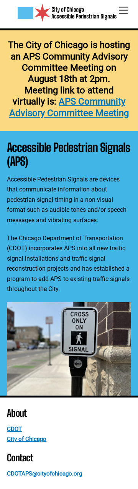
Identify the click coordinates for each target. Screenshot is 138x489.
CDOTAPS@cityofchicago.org (44, 473)
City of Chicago (26, 439)
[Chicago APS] (67, 18)
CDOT (14, 429)
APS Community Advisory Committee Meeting (69, 107)
